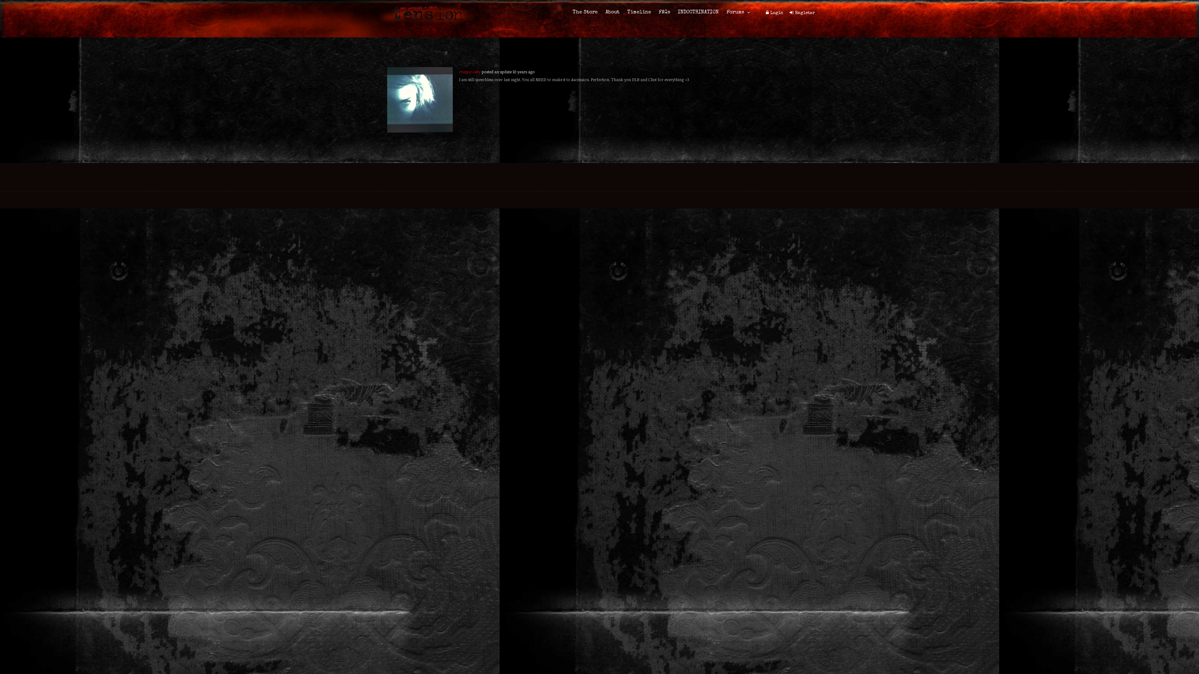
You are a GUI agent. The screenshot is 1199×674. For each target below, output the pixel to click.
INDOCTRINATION (698, 12)
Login (776, 13)
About (612, 12)
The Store (585, 12)
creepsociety (470, 72)
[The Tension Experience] (425, 23)
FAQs (664, 12)
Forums (735, 12)
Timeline (639, 12)
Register (805, 13)
